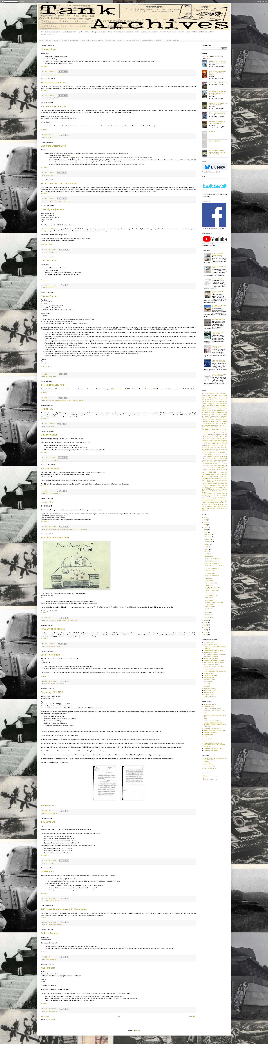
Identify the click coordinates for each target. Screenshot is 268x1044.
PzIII (205, 476)
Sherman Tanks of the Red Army (218, 83)
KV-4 (203, 445)
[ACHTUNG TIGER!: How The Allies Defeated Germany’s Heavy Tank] (205, 94)
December (208, 534)
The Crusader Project (210, 690)
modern (220, 458)
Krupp (221, 442)
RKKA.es (206, 761)
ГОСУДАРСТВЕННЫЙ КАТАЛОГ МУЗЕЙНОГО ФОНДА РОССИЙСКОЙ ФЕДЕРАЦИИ (215, 724)
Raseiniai (213, 476)
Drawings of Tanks (209, 706)
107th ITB (209, 393)
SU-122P (212, 487)
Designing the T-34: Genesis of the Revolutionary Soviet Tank (218, 62)
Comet (212, 419)
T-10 (220, 489)
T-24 (210, 491)
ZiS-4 (222, 508)
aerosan (215, 409)
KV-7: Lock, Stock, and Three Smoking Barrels (218, 360)
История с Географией (210, 732)
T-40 (205, 495)
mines (215, 456)
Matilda (209, 454)
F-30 (220, 425)
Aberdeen (217, 407)
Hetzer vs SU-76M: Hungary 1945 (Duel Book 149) (217, 122)
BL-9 (214, 414)
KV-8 (215, 445)
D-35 (211, 423)
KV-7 (50, 493)
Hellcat (204, 433)
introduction (209, 436)
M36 (226, 452)
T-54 (219, 495)
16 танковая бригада (210, 704)
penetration (52, 460)
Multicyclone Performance (54, 82)
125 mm (215, 393)
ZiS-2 (72, 620)
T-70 (209, 497)
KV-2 (217, 444)
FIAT (216, 427)
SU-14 (216, 487)
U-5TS (209, 504)
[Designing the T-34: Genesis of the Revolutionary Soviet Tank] (205, 64)
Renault (210, 478)
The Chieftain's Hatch (210, 688)
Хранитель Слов (208, 741)
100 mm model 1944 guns (49, 229)
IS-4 (69, 155)
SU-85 (71, 400)
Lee (215, 447)
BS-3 (54, 252)
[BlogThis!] (61, 71)
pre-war (48, 137)
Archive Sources (147, 40)
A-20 (203, 407)
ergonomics (212, 425)
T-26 (213, 491)
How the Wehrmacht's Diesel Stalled (218, 332)
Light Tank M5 (216, 449)
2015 (205, 630)
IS (213, 436)
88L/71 (222, 405)
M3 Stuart (222, 453)
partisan (209, 467)
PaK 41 (216, 465)
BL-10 (208, 414)
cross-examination (208, 421)
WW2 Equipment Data (210, 697)
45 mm (47, 460)
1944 (47, 287)
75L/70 (207, 405)
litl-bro (205, 713)
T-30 (226, 491)
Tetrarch (48, 426)
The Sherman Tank (209, 692)
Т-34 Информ (208, 739)
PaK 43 (220, 465)
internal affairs (52, 376)
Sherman (61, 74)
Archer (221, 410)
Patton (214, 467)
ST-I (208, 485)
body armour (219, 414)
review (215, 478)
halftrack (215, 431)
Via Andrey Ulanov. (46, 244)
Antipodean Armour (209, 642)
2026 (205, 517)
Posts (206, 776)
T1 (226, 497)
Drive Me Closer (49, 260)
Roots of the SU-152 (51, 468)
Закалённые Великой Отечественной (215, 730)
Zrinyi (206, 510)
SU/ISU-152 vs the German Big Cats (217, 254)
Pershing (204, 469)
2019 (205, 620)
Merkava (204, 456)
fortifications (205, 431)
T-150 (203, 491)
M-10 (226, 449)
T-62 (203, 497)
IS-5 (223, 436)
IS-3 (218, 436)
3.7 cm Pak (216, 399)
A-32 (207, 407)
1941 (220, 395)
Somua (215, 483)
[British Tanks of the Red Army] (205, 116)
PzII (203, 476)
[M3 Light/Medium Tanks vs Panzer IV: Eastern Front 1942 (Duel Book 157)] (205, 153)
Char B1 (215, 418)
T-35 (221, 493)
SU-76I (212, 489)
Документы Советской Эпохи (212, 728)
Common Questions (132, 40)
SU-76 (68, 400)
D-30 (207, 423)
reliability (51, 98)
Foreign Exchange (53, 74)
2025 (205, 520)
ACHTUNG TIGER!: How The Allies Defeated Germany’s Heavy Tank (217, 93)
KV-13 (209, 444)
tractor (222, 502)
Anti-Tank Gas (48, 968)
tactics (208, 499)
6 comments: (52, 71)
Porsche (221, 469)
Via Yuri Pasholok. (46, 367)
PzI (226, 474)
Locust (222, 449)
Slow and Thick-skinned (53, 629)
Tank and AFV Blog (209, 677)
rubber (208, 480)
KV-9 (222, 445)
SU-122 (207, 487)
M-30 (47, 900)
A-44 (212, 407)
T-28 (220, 491)
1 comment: (52, 172)
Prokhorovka (224, 472)
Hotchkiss (204, 434)
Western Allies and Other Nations (92, 40)
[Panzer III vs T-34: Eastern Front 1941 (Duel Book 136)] (205, 106)
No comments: (53, 134)
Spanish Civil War (222, 483)
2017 (205, 625)
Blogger (137, 1030)
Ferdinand (210, 427)
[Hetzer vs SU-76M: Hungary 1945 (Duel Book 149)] (205, 124)
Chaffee (210, 418)
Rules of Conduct (49, 296)
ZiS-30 (218, 508)
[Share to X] (63, 71)
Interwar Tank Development (211, 658)
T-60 (225, 495)
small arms (53, 959)
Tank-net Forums (208, 684)
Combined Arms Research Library (213, 650)
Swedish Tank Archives (210, 675)
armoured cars (206, 412)
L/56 (205, 447)
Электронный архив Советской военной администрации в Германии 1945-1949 (214, 744)
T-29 (223, 491)
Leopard (210, 449)
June (207, 549)
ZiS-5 (225, 508)
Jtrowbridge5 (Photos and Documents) (214, 660)
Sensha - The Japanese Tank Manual (214, 667)
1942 (47, 493)
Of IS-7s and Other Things (211, 664)
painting (207, 465)
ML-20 (54, 620)
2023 (205, 525)
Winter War (216, 506)
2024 (205, 522)
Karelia (223, 440)
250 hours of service (118, 389)
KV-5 (206, 445)
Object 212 (224, 460)
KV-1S (214, 444)
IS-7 (49, 175)
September (208, 541)
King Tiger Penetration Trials (55, 537)
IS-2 (50, 400)
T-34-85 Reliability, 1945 (53, 385)
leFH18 (218, 447)
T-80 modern (219, 497)
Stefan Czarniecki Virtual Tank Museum (215, 671)
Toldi (218, 502)
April (206, 554)
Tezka (205, 718)
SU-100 (71, 529)
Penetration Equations (218, 319)
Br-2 (203, 416)
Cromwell (48, 201)
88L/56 (217, 405)
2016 (205, 627)
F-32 (223, 425)
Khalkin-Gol (213, 442)
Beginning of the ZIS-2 (52, 692)
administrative (206, 409)
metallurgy (210, 456)
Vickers (52, 426)
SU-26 (225, 487)
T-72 (212, 497)
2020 (205, 532)
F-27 (217, 425)
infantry (210, 435)
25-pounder (210, 399)
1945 (47, 74)
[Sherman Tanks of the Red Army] (205, 85)
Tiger (221, 501)
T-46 (214, 495)
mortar (57, 683)
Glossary (159, 40)
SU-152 (59, 493)
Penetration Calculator (172, 40)
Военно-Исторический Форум (212, 721)
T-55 (222, 495)
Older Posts (192, 1016)
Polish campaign (213, 469)
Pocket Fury (47, 409)
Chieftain (220, 418)
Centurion (204, 418)
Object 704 (212, 462)
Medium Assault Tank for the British (58, 183)
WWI (208, 508)
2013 (205, 635)
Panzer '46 (212, 131)
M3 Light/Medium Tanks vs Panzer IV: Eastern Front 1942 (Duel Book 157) (217, 152)
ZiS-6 (203, 510)
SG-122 (209, 482)
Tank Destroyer (208, 682)
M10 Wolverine (218, 451)
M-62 (210, 451)
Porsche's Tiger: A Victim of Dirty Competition (219, 375)
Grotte (210, 431)
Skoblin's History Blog (210, 768)
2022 (205, 527)
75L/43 (204, 405)
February (208, 614)
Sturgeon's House (209, 673)
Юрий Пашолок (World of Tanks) (213, 748)
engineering (205, 425)
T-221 (207, 491)
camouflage (214, 416)
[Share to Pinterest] (67, 71)
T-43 (55, 863)
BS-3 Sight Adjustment (52, 209)
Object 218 (205, 462)
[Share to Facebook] (65, 71)
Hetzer (225, 433)
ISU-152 (61, 529)
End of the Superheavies (53, 146)
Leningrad (205, 449)
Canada (221, 416)
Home (41, 40)
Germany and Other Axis (114, 40)
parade (204, 467)
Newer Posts (45, 1016)
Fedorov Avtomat (49, 933)
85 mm (212, 405)
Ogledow (219, 462)
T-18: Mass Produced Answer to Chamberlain (64, 909)
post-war (53, 175)
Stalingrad (212, 485)
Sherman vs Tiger (217, 279)
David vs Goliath (49, 434)
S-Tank (219, 480)
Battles (48, 40)
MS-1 (47, 924)
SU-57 (203, 489)
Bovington (224, 414)
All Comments (208, 779)
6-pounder (210, 403)
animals (204, 410)
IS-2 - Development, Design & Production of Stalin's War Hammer (217, 72)
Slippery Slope (48, 49)
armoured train (214, 412)
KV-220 (222, 444)
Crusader (221, 421)
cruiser (216, 421)
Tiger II (58, 460)
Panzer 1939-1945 (214, 141)
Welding (209, 506)
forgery (225, 429)
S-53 (215, 480)
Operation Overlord (212, 463)
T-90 (224, 497)
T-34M (214, 493)
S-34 (212, 480)
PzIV (209, 476)
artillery (50, 252)
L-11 (225, 445)
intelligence (51, 1011)
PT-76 (212, 474)
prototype (63, 201)
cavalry (225, 416)
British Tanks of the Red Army (217, 113)
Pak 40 (211, 465)
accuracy (224, 407)
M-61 (207, 451)
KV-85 (218, 445)
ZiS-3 (76, 620)
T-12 (226, 489)
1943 (47, 863)
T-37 (224, 493)
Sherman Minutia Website (211, 669)
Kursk (225, 442)
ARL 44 (225, 410)
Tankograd (207, 686)
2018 (205, 622)
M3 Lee (215, 453)
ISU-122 (54, 400)
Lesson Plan (47, 502)
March (207, 612)
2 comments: (52, 374)
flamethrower (223, 427)
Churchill (48, 646)
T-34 (51, 137)
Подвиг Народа (208, 734)
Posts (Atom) (52, 1019)
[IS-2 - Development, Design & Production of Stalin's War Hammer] (205, 74)
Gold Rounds (47, 871)
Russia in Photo (208, 764)
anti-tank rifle (215, 410)
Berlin (47, 98)
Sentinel (204, 482)
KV (203, 444)
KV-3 (225, 444)
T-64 (206, 497)
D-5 (47, 620)
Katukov (207, 442)
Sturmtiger (221, 485)
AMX (226, 409)
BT (209, 416)
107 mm (204, 393)
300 (154, 389)
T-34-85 (56, 98)
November (208, 537)
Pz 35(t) (217, 474)
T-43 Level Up (48, 822)
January (207, 617)
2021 (205, 530)
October (207, 539)
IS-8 (207, 438)
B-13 (224, 412)
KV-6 (209, 445)
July (206, 546)
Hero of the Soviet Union (214, 433)
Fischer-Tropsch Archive (210, 652)
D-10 (225, 421)
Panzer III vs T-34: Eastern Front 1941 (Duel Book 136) (218, 104)
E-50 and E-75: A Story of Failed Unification (219, 306)
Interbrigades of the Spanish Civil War (214, 711)
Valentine (81, 400)
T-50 (217, 495)
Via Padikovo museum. (48, 805)
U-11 (205, 504)
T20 (203, 499)
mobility (214, 458)
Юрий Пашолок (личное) (211, 750)
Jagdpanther (205, 440)
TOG (216, 502)
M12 (224, 451)
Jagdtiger (211, 440)
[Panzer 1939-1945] (205, 144)
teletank (212, 501)
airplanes (220, 409)
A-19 (225, 405)
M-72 (212, 451)
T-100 (223, 489)
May (206, 551)
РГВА (205, 737)
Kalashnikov (217, 440)
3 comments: (52, 95)
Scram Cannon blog (209, 766)
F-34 (226, 425)
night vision (217, 460)
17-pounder (214, 395)
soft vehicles (208, 483)
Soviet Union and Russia (70, 40)
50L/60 (215, 401)
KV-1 (205, 444)
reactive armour (223, 476)
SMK (203, 483)
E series (224, 423)
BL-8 (211, 414)
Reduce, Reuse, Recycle (53, 106)
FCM (203, 427)
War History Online (209, 694)
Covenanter (218, 419)
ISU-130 (218, 438)
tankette (214, 499)
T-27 (217, 491)
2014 (205, 632)
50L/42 (211, 401)
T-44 (211, 495)
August (207, 544)
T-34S (218, 493)
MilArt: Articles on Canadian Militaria (214, 662)
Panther (224, 465)
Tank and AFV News (209, 679)
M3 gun (210, 453)
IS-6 (226, 436)
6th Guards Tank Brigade (220, 403)
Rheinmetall (220, 478)
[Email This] (59, 71)
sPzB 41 (204, 485)
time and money (57, 924)
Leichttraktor (224, 447)
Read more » (44, 66)
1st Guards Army (221, 398)
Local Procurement (50, 654)
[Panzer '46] (205, 135)
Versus (56, 40)
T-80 (215, 497)
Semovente (224, 480)
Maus (215, 454)
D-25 (203, 423)
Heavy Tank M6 (222, 431)
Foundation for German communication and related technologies (215, 655)
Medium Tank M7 (222, 454)
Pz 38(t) (222, 474)
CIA (209, 419)
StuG (217, 485)
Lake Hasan (210, 447)
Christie (225, 418)
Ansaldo (208, 410)
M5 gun (204, 454)
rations (217, 476)
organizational (221, 463)
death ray (218, 423)
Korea (218, 442)
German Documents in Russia (212, 708)
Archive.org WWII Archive (211, 644)
